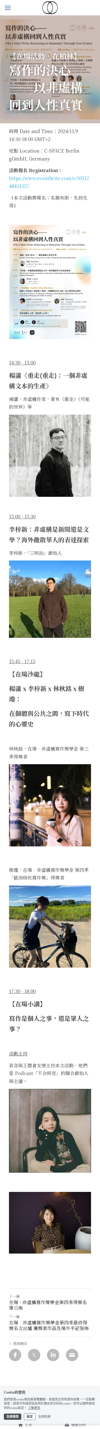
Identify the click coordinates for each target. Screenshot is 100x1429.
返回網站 (20, 1343)
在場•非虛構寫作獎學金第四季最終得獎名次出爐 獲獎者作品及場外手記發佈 (49, 1325)
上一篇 (14, 1296)
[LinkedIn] (53, 1355)
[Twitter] (34, 1355)
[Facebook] (15, 1355)
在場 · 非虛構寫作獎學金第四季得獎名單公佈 (48, 1305)
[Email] (72, 1355)
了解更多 (34, 1408)
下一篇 (14, 1316)
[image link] (50, 7)
